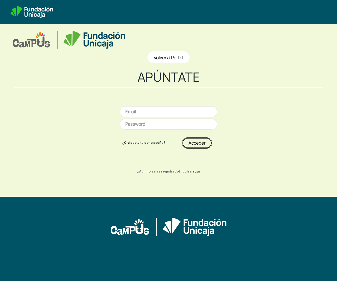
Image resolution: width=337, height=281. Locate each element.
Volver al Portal (168, 58)
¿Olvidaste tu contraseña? (143, 143)
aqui (196, 171)
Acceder (197, 143)
